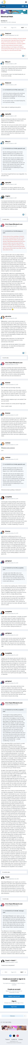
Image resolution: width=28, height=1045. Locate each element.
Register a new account (14, 996)
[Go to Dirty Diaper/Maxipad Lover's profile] (2, 225)
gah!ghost (8, 561)
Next (22, 27)
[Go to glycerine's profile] (2, 317)
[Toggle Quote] (3, 89)
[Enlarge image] (12, 309)
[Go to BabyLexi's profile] (2, 34)
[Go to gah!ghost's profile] (2, 561)
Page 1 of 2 (14, 27)
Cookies (20, 1039)
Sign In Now (14, 1006)
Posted (11, 35)
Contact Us (14, 1039)
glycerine (8, 316)
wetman (7, 443)
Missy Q (7, 62)
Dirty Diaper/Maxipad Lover (14, 224)
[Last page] (26, 27)
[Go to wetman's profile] (2, 443)
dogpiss (7, 196)
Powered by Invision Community (14, 1042)
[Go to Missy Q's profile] (2, 62)
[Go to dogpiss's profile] (2, 197)
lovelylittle (8, 497)
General (14, 22)
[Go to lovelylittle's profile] (2, 497)
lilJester (7, 382)
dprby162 (8, 114)
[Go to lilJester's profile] (2, 383)
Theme (7, 1039)
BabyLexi (4, 20)
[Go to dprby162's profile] (2, 115)
